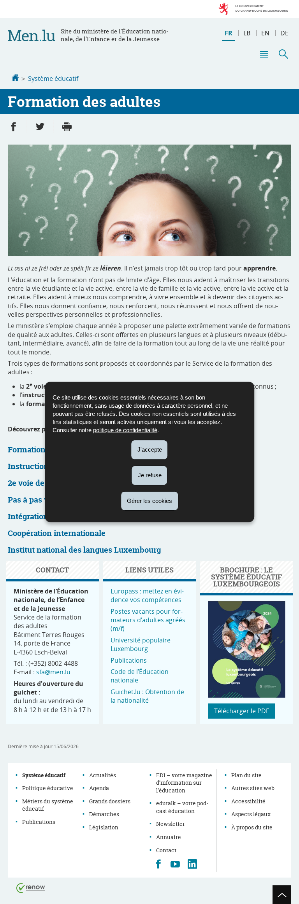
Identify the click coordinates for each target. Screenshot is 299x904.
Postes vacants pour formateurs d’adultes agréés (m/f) (148, 620)
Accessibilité (248, 801)
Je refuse (150, 475)
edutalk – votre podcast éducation (182, 807)
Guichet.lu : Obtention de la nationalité (147, 696)
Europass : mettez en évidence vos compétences (147, 595)
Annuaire (168, 837)
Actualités (102, 775)
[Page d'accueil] (15, 78)
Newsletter (170, 823)
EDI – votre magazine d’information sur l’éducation (184, 782)
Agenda (99, 788)
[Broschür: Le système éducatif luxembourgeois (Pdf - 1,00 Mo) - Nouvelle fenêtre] (246, 695)
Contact (166, 850)
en (265, 33)
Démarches (104, 814)
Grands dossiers (109, 801)
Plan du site (246, 775)
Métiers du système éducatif (47, 805)
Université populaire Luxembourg (141, 644)
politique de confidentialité (125, 430)
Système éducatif (53, 78)
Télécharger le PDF (241, 711)
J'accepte (149, 449)
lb (246, 33)
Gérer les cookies (149, 500)
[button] (263, 54)
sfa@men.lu (53, 672)
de (284, 33)
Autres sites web (252, 788)
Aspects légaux (251, 814)
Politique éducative (47, 788)
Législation (103, 827)
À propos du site (252, 827)
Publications (129, 660)
